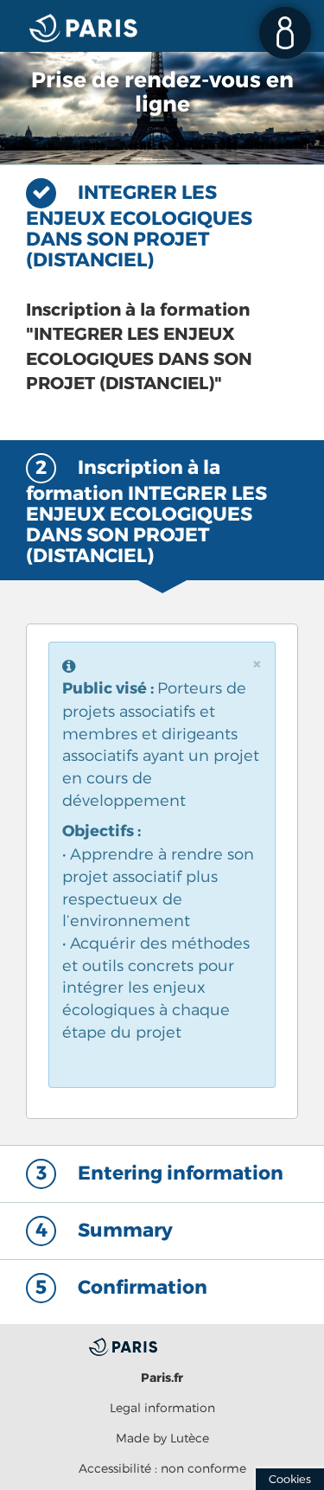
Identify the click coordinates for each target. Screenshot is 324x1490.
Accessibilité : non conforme (162, 1468)
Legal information (162, 1407)
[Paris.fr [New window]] (162, 1345)
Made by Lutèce (162, 1437)
